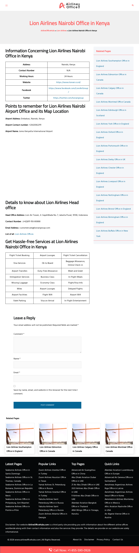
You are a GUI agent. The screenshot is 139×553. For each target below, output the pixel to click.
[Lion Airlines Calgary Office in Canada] (86, 438)
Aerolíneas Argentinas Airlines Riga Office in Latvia (119, 486)
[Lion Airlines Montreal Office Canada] (119, 438)
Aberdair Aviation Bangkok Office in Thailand (84, 504)
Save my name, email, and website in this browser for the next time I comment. (46, 392)
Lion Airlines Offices (24, 234)
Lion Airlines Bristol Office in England (113, 209)
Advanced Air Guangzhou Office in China (83, 472)
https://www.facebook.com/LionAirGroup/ (68, 90)
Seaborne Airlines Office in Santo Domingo (17, 472)
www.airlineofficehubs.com (27, 540)
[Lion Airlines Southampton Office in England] (19, 438)
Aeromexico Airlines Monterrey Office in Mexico (119, 501)
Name (17, 359)
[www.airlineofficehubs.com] (69, 5)
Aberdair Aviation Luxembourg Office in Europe (119, 472)
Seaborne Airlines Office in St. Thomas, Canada (19, 479)
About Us (77, 539)
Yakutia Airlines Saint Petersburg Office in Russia (51, 501)
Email (17, 372)
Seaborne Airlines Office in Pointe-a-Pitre (17, 508)
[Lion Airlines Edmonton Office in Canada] (53, 438)
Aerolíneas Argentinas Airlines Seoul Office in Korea (119, 494)
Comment (19, 334)
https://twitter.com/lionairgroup (68, 98)
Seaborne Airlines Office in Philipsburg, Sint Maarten (17, 501)
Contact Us (118, 539)
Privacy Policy (103, 539)
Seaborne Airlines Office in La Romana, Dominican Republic (19, 486)
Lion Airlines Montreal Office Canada (113, 102)
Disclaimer (89, 539)
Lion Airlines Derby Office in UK (110, 159)
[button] (133, 5)
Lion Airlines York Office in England (112, 124)
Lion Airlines (62, 30)
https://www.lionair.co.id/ (68, 82)
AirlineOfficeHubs (48, 30)
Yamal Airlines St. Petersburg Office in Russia (52, 486)
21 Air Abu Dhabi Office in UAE (85, 485)
